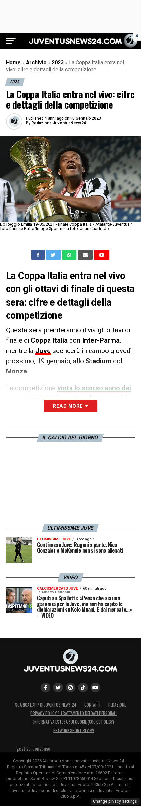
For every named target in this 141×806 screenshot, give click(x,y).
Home (13, 62)
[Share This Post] (70, 255)
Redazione (117, 705)
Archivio (36, 62)
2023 (58, 62)
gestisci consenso (33, 748)
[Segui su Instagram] (70, 687)
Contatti (92, 705)
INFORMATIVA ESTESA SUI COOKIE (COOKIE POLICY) (73, 722)
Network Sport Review (73, 730)
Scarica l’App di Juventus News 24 (45, 705)
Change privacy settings (115, 801)
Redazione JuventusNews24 (58, 123)
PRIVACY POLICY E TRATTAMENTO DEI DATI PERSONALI (73, 713)
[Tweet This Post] (54, 255)
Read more (68, 406)
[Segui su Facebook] (45, 687)
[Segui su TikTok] (83, 687)
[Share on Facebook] (38, 255)
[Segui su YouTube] (95, 687)
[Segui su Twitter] (58, 687)
